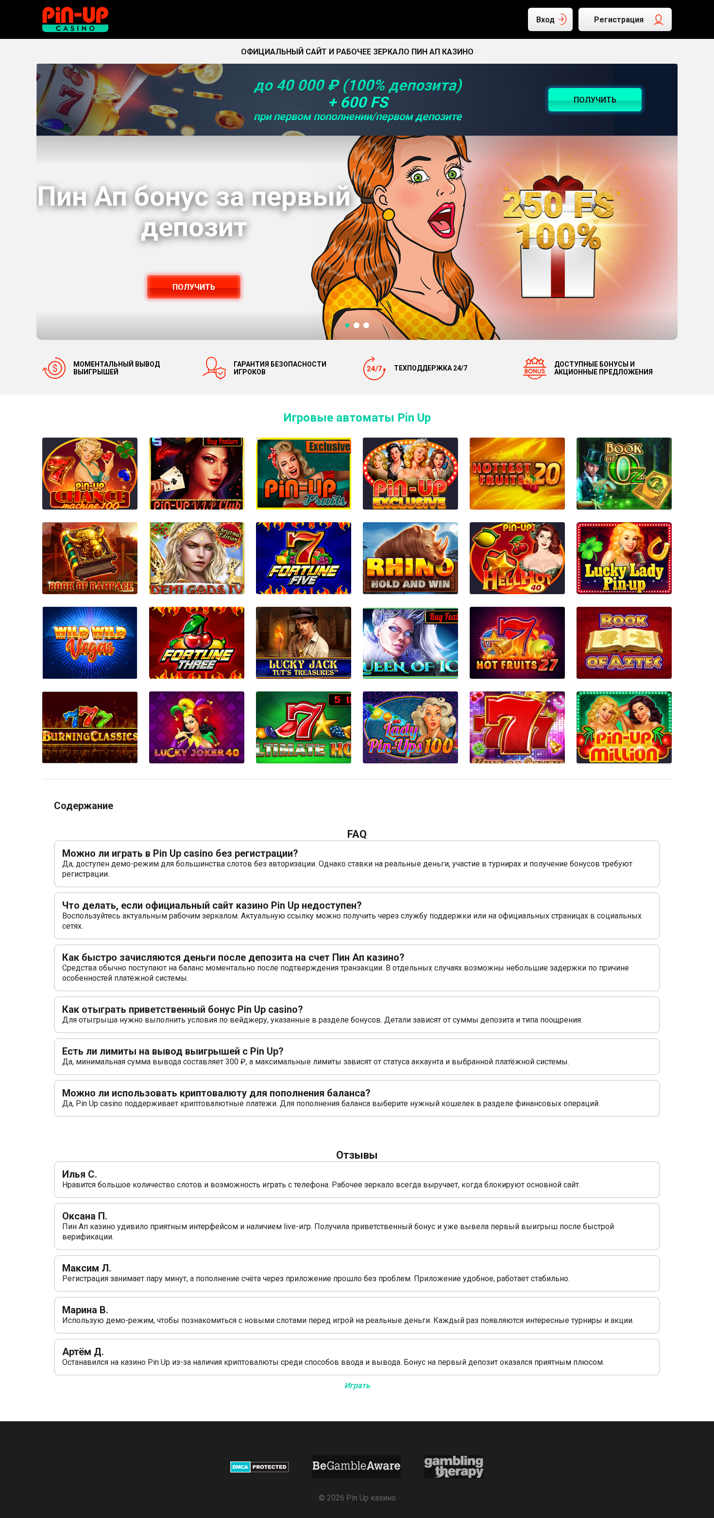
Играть (357, 1385)
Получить (193, 287)
